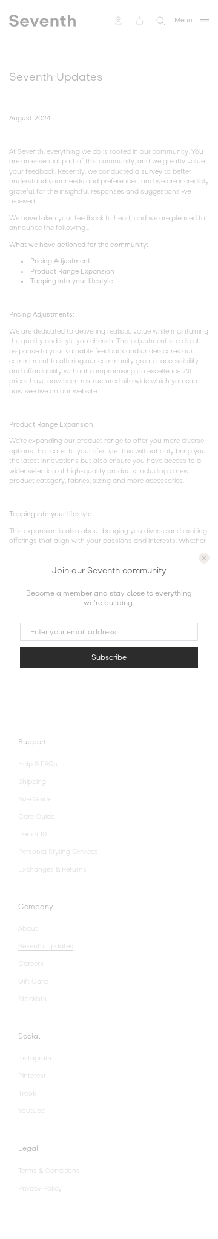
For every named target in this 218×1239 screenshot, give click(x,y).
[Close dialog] (204, 558)
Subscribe (109, 657)
